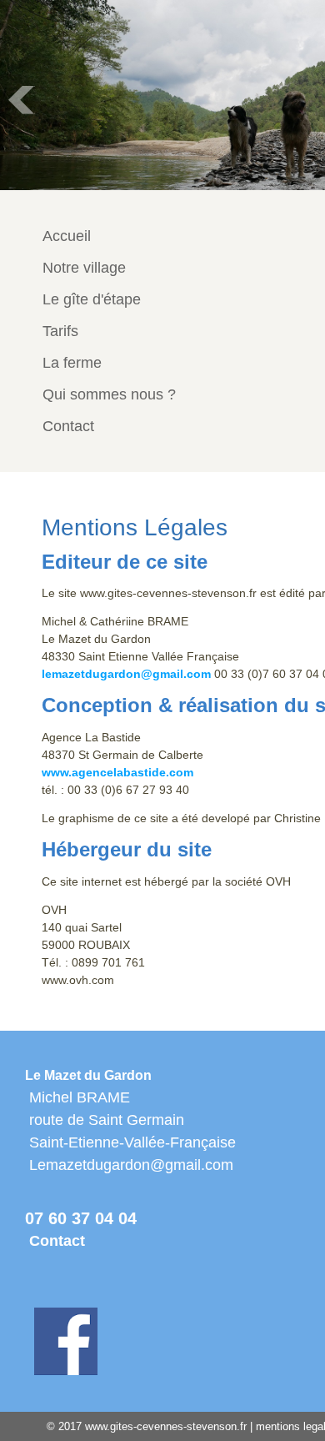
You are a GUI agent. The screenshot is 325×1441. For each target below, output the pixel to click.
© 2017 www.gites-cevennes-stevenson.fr (147, 1426)
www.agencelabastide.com (117, 772)
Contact (57, 1241)
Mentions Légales (135, 527)
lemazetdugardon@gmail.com (126, 673)
